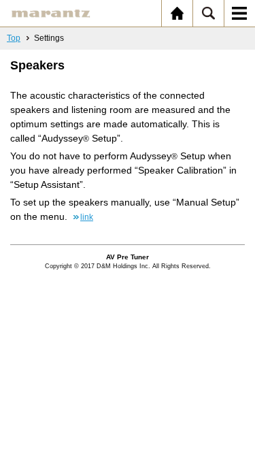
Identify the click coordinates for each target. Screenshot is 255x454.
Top (13, 38)
